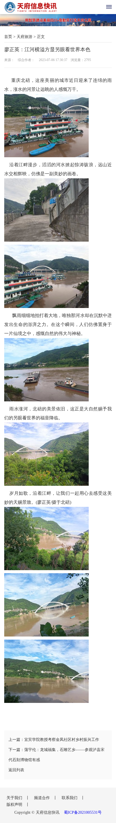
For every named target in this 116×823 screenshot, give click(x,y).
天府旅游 (24, 37)
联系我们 (70, 798)
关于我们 (14, 798)
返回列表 (16, 770)
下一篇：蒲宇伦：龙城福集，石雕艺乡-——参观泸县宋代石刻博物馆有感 (56, 755)
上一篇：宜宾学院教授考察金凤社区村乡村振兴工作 (53, 739)
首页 (8, 37)
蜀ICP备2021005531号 (83, 812)
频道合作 (42, 798)
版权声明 (14, 804)
